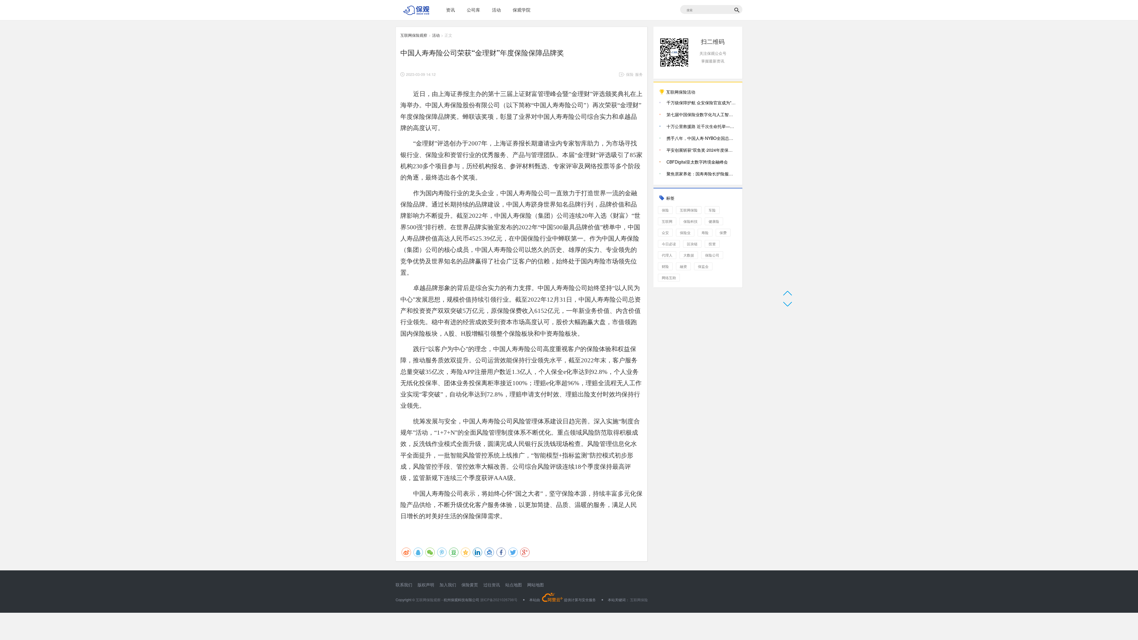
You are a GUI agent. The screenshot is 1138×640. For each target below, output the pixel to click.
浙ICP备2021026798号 (498, 599)
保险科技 (690, 221)
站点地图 (513, 585)
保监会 (703, 266)
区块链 (692, 243)
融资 (683, 266)
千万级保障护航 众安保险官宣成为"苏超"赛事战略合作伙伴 (701, 102)
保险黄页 (469, 585)
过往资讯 (491, 585)
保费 (723, 232)
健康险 (714, 221)
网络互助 (669, 277)
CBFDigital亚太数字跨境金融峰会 (697, 162)
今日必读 (669, 243)
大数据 (688, 254)
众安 (665, 232)
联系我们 (404, 585)
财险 (665, 266)
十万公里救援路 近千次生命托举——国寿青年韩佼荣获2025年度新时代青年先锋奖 (701, 126)
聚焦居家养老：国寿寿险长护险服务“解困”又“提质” (701, 174)
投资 (712, 243)
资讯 (450, 10)
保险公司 (712, 254)
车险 (712, 209)
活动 (496, 10)
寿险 (705, 232)
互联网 (667, 221)
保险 (630, 74)
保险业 (685, 232)
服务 (639, 74)
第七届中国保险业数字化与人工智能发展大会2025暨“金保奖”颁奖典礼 (701, 114)
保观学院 (521, 10)
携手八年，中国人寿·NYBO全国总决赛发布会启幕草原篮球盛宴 (701, 138)
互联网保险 (689, 209)
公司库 (473, 10)
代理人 (667, 254)
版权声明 (426, 585)
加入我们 (447, 585)
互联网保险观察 (413, 35)
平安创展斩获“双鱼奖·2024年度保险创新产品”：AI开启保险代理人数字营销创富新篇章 (701, 150)
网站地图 (535, 585)
